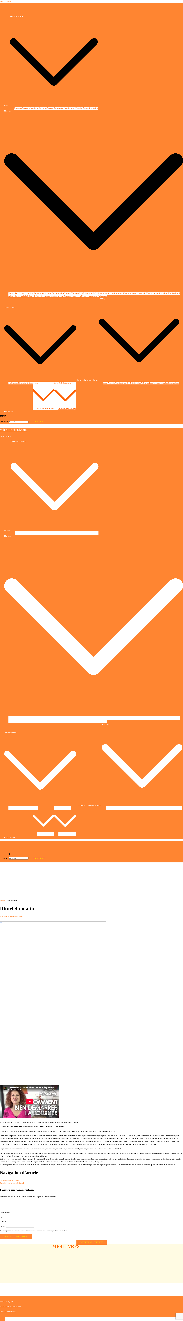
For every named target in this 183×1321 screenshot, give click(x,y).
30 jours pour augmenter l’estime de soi (94, 296)
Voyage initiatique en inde (45, 408)
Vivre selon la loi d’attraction (61, 293)
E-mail (3, 1222)
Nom (2, 1217)
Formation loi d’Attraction (38, 108)
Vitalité (133, 383)
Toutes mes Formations (22, 108)
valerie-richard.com (13, 10)
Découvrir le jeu (63, 409)
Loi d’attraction (117, 383)
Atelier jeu (72, 409)
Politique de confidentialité (10, 1306)
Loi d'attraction (19, 916)
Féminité (138, 383)
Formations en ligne (16, 16)
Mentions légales (6, 1301)
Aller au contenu (5, 1)
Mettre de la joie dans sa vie (10, 1180)
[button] (6, 854)
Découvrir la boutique (91, 1242)
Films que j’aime (173, 383)
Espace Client (8, 411)
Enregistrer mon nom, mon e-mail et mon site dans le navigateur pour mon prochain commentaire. (35, 1231)
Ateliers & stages (27, 383)
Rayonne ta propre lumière (43, 293)
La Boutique (88, 380)
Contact (95, 380)
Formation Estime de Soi (55, 108)
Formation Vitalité (70, 108)
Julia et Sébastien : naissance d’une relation (132, 293)
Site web (3, 1226)
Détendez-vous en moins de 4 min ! (12, 1183)
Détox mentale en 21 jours (79, 293)
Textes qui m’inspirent (160, 383)
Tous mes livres (13, 293)
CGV (17, 1301)
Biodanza (11, 383)
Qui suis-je (80, 380)
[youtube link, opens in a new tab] (5, 416)
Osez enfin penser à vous (72, 296)
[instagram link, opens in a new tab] (3, 416)
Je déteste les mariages (26, 293)
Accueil (6, 105)
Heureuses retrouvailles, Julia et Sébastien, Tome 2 (163, 293)
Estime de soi (126, 383)
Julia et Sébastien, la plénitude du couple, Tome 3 (24, 296)
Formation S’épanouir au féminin (87, 108)
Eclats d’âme (107, 383)
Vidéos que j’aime (147, 383)
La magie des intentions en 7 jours (52, 296)
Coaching (18, 383)
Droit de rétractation (8, 1312)
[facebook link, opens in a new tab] (1, 416)
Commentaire (5, 1213)
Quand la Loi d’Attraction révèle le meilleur (103, 293)
